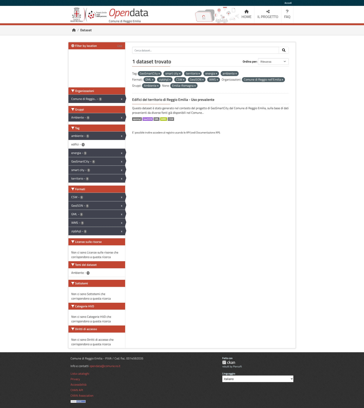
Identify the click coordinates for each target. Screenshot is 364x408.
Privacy (75, 379)
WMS (163, 119)
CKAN (228, 362)
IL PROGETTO (267, 16)
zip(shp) (137, 119)
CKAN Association (82, 395)
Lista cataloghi (80, 373)
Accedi (288, 3)
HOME (247, 16)
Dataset (86, 30)
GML (156, 119)
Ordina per (250, 61)
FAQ (287, 16)
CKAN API (77, 390)
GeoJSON (147, 119)
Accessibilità (78, 384)
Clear (119, 45)
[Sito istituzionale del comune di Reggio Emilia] (89, 15)
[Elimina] (159, 73)
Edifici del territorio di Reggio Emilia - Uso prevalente (173, 99)
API (188, 132)
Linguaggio (228, 373)
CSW (171, 119)
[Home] (74, 30)
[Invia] (284, 50)
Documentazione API (207, 132)
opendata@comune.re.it (104, 366)
